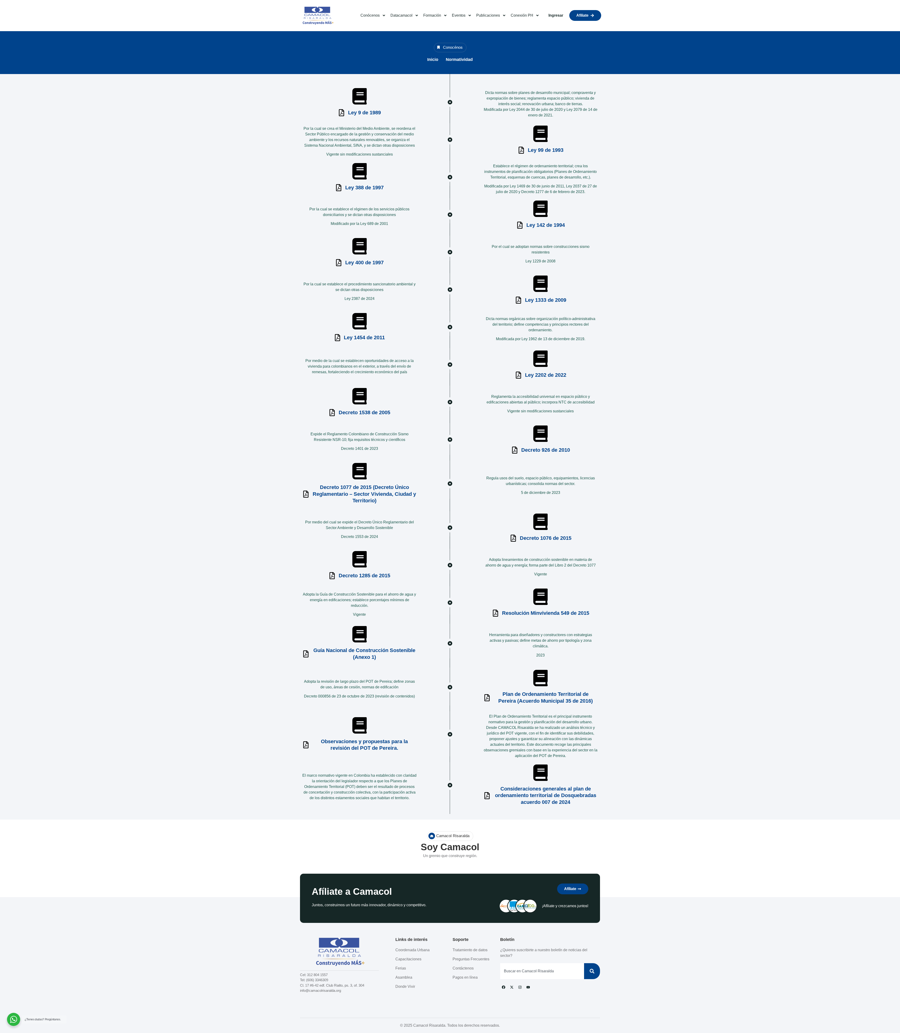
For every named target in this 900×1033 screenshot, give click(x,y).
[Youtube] (528, 987)
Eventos (458, 15)
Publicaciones (488, 15)
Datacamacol (401, 15)
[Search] (592, 971)
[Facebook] (503, 987)
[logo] (317, 15)
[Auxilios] (359, 96)
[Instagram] (520, 987)
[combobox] (542, 971)
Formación (432, 15)
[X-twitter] (511, 987)
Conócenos (370, 15)
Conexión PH (522, 15)
